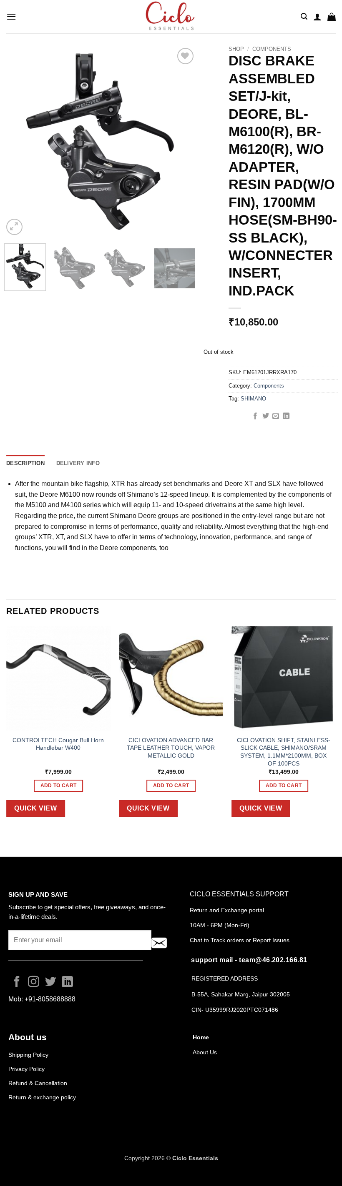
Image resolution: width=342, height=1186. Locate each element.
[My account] (317, 17)
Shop (236, 49)
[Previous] (18, 141)
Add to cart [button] (58, 785)
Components (271, 49)
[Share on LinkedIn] (286, 416)
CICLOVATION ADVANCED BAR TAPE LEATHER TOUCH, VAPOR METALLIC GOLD (171, 748)
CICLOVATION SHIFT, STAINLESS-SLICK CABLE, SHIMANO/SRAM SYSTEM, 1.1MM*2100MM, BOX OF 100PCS (283, 752)
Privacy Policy (26, 1069)
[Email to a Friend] (275, 416)
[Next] (181, 141)
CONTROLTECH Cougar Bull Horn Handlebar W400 (58, 744)
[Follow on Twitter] (50, 982)
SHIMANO (253, 398)
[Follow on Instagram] (33, 982)
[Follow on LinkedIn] (67, 982)
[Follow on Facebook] (17, 982)
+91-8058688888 (50, 999)
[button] (11, 16)
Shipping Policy (28, 1054)
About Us (205, 1052)
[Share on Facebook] (255, 416)
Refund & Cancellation (38, 1083)
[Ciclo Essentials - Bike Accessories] (171, 16)
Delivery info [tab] (78, 463)
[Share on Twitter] (265, 416)
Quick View (35, 808)
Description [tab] (25, 463)
